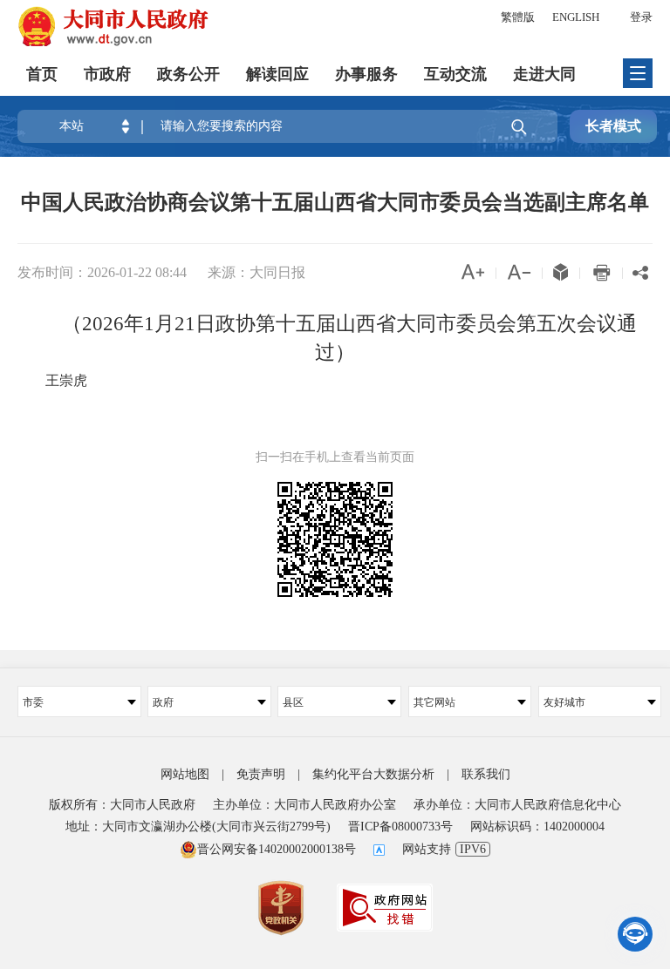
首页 (42, 74)
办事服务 (366, 74)
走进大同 (544, 74)
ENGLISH (575, 17)
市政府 (107, 74)
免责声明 (260, 774)
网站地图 (185, 774)
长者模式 (613, 126)
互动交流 (455, 74)
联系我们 (485, 774)
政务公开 (188, 74)
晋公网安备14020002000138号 (276, 849)
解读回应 (277, 74)
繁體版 (518, 17)
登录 (641, 17)
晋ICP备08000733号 (400, 826)
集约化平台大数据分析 (373, 774)
